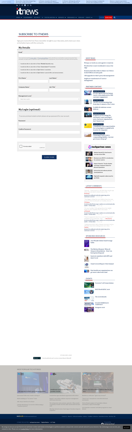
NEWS (18, 17)
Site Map (111, 416)
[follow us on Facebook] (22, 5)
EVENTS (88, 17)
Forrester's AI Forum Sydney (104, 283)
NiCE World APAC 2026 (102, 290)
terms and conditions (43, 58)
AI (42, 17)
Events (89, 278)
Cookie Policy (25, 429)
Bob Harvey (109, 218)
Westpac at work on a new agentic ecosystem (98, 63)
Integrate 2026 (100, 308)
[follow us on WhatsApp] (28, 5)
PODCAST (81, 17)
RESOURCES (71, 17)
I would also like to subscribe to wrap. (37, 63)
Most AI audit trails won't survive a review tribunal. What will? (56, 358)
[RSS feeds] (30, 5)
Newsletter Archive (103, 416)
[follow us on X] (19, 5)
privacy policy (33, 58)
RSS (114, 416)
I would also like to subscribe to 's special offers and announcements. (41, 72)
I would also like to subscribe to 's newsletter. (35, 69)
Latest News (6, 2)
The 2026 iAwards (100, 297)
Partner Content (94, 87)
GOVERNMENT (28, 17)
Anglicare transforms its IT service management (95, 80)
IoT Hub (52, 422)
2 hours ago (99, 197)
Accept (126, 427)
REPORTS (61, 17)
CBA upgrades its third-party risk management (99, 76)
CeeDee (86, 227)
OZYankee (87, 202)
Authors (85, 416)
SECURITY (37, 17)
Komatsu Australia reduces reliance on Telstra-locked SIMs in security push (99, 72)
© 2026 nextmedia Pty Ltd (30, 416)
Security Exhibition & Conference (102, 304)
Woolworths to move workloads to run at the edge (98, 67)
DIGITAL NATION (50, 17)
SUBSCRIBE (108, 17)
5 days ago (99, 214)
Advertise (95, 416)
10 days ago (99, 231)
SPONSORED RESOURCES (95, 236)
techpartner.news (35, 422)
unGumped (87, 211)
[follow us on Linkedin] (17, 5)
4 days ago (99, 206)
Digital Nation (45, 422)
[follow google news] (25, 5)
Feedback (90, 416)
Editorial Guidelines (77, 416)
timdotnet (86, 193)
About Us (70, 416)
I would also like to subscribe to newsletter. (38, 66)
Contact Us (64, 416)
